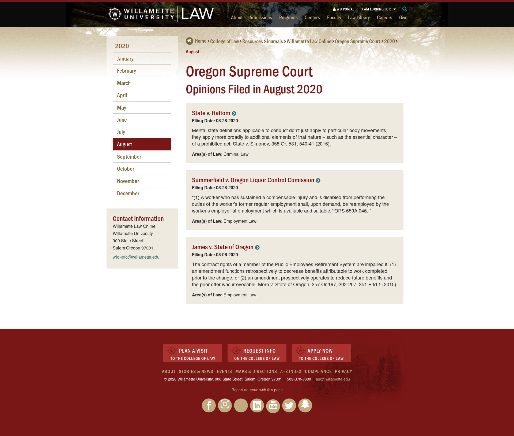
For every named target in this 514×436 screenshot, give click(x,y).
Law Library (359, 17)
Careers (384, 17)
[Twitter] (289, 405)
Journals (275, 41)
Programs (288, 17)
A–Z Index (290, 371)
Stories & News (196, 371)
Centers (312, 17)
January (125, 58)
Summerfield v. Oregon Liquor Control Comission (253, 179)
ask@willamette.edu (333, 379)
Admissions (261, 17)
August (192, 50)
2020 (389, 41)
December (128, 193)
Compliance (318, 371)
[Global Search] (404, 9)
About (237, 17)
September (129, 156)
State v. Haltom (211, 112)
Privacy (343, 371)
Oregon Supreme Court (357, 41)
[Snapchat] (305, 405)
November (128, 181)
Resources (252, 41)
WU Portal (345, 9)
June (122, 119)
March (124, 83)
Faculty (334, 17)
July (121, 132)
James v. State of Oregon (223, 246)
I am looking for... (378, 9)
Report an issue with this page (257, 389)
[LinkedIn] (257, 405)
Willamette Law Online (309, 41)
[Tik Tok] (241, 405)
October (125, 168)
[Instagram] (225, 405)
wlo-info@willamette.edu (136, 257)
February (126, 70)
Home (200, 40)
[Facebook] (209, 405)
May (121, 107)
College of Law (224, 41)
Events (224, 371)
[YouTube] (273, 406)
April (122, 95)
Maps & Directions (256, 371)
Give (403, 17)
